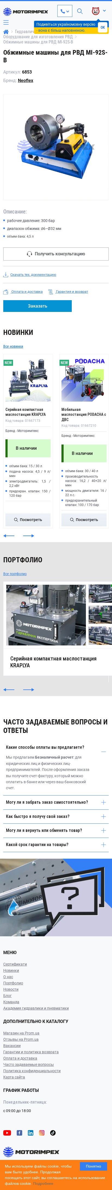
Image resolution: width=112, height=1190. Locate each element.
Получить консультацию (60, 253)
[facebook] (19, 1132)
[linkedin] (30, 1132)
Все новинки (13, 346)
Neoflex (25, 80)
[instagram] (42, 1132)
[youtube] (7, 1132)
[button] (8, 536)
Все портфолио (15, 574)
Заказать (37, 306)
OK (103, 27)
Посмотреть (31, 519)
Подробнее (43, 1183)
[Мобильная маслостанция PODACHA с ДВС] (84, 379)
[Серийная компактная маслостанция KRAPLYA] (28, 379)
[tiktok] (53, 1132)
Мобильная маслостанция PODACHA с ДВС (83, 414)
